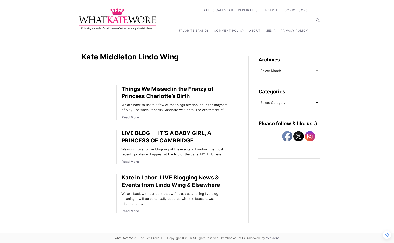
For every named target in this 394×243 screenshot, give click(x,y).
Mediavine (272, 238)
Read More (130, 117)
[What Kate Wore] (120, 20)
